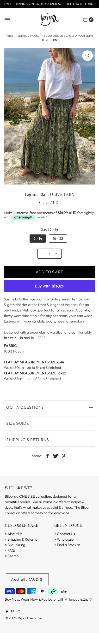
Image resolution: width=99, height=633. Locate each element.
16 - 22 (58, 238)
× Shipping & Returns (21, 539)
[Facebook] (7, 611)
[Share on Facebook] (47, 455)
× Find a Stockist (67, 545)
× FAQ (10, 550)
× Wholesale (64, 539)
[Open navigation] (7, 20)
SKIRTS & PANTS (28, 35)
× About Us (13, 533)
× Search (12, 556)
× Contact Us (64, 533)
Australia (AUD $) (27, 579)
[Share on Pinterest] (63, 455)
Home (9, 35)
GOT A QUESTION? (25, 407)
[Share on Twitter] (55, 455)
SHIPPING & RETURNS (27, 439)
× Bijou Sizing (15, 545)
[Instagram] (18, 611)
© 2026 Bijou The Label (23, 618)
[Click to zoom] (87, 55)
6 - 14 (37, 238)
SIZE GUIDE (17, 423)
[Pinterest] (12, 611)
